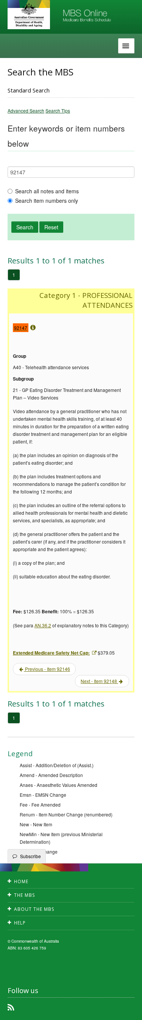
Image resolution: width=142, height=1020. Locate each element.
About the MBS (34, 909)
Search (24, 227)
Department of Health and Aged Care (29, 15)
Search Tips (57, 110)
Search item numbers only (46, 200)
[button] (126, 1008)
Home (21, 881)
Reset (51, 227)
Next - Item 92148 (99, 681)
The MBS (24, 895)
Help (20, 923)
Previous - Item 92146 (47, 669)
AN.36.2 (42, 625)
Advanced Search (26, 110)
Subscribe (30, 856)
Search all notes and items (47, 191)
